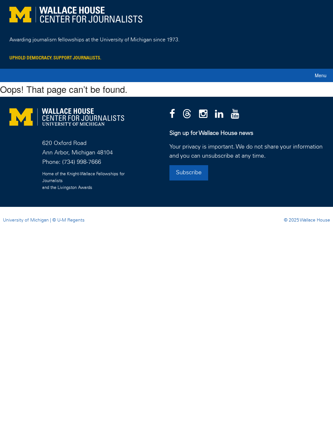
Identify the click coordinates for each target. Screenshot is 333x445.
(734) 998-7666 (81, 162)
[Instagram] (203, 114)
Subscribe (189, 173)
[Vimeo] (235, 114)
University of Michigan (26, 220)
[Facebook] (172, 114)
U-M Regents (71, 220)
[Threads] (187, 114)
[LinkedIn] (219, 114)
